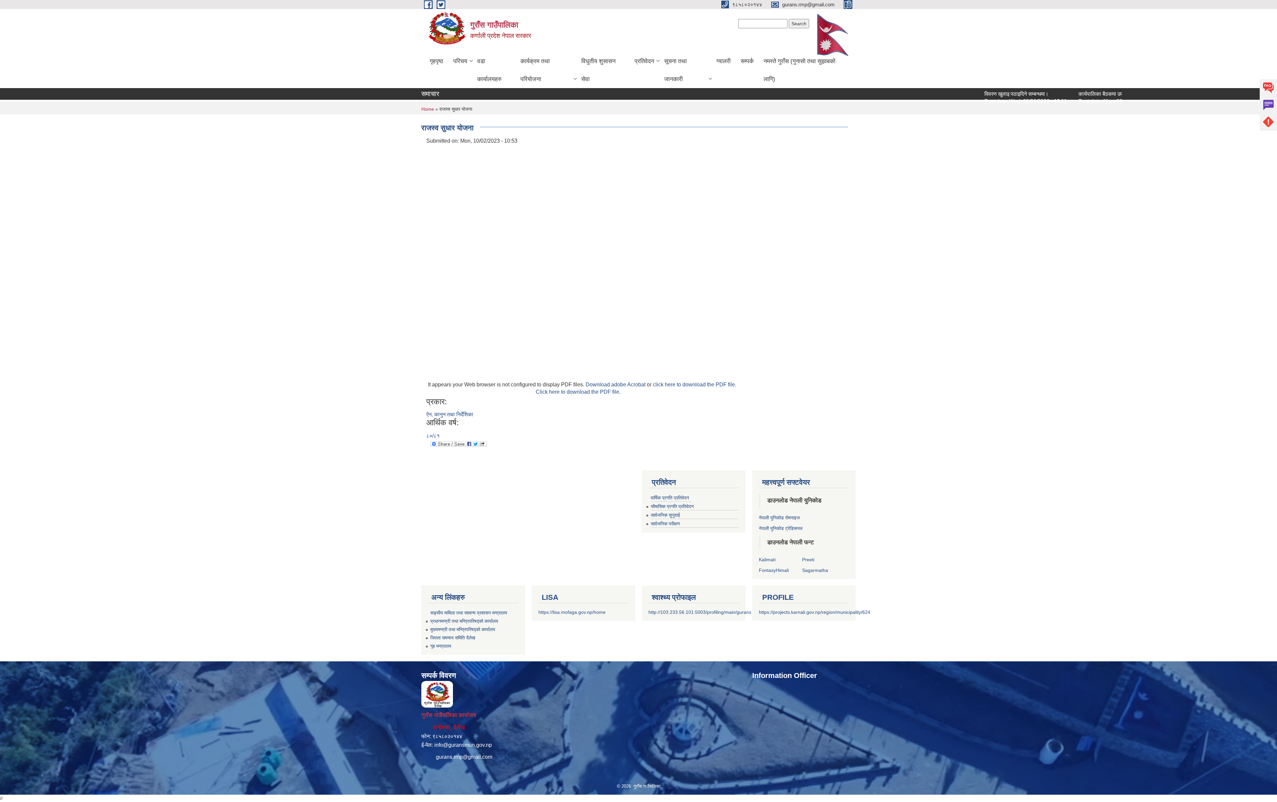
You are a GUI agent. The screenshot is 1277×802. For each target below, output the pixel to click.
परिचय (460, 61)
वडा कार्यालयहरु (489, 70)
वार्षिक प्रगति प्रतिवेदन (670, 497)
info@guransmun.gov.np (463, 745)
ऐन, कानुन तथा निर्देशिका (449, 414)
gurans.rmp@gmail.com (464, 757)
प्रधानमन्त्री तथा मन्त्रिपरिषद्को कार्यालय (464, 621)
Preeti (808, 559)
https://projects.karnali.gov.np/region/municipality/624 (814, 612)
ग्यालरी (723, 61)
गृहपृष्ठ (436, 61)
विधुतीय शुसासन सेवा (598, 70)
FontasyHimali (774, 570)
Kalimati (767, 559)
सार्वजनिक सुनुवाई (665, 515)
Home (427, 109)
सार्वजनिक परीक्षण (665, 523)
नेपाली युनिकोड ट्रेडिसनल (780, 528)
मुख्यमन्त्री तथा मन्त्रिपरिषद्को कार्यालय (462, 629)
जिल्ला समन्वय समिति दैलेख (452, 637)
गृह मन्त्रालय (440, 646)
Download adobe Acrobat (616, 384)
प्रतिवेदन (644, 61)
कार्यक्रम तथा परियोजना (535, 70)
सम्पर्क (747, 61)
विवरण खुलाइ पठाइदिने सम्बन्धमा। (989, 94)
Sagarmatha (815, 570)
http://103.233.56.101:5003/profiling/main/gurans (699, 612)
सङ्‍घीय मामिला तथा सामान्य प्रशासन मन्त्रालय (468, 612)
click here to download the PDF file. (694, 384)
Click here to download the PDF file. (578, 392)
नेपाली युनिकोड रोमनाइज (779, 517)
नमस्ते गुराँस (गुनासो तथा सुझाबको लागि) (799, 70)
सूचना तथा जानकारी (675, 70)
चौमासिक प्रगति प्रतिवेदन (672, 506)
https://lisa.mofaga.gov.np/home (572, 612)
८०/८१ (433, 436)
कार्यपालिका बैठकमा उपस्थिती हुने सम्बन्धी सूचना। (1098, 94)
